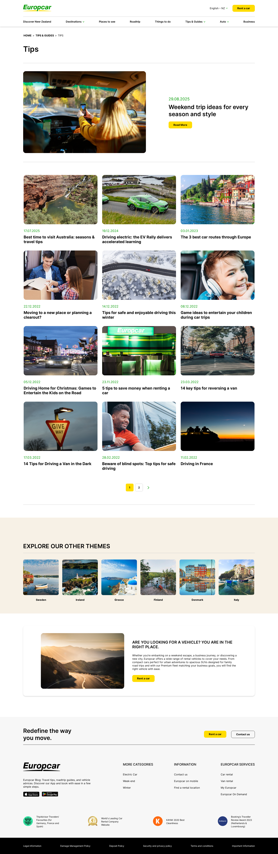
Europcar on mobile (186, 781)
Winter (127, 787)
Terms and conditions (202, 845)
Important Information (243, 845)
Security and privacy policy (157, 845)
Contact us (243, 734)
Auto (223, 21)
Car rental (227, 774)
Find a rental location (187, 787)
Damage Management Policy (75, 845)
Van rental (227, 781)
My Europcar (228, 787)
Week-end (129, 781)
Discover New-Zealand (37, 21)
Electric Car (130, 774)
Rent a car (243, 8)
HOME (27, 35)
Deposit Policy (116, 845)
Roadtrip (135, 21)
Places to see (107, 21)
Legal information (32, 845)
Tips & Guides (194, 21)
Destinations (74, 21)
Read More (180, 124)
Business (249, 21)
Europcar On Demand (234, 794)
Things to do (163, 21)
